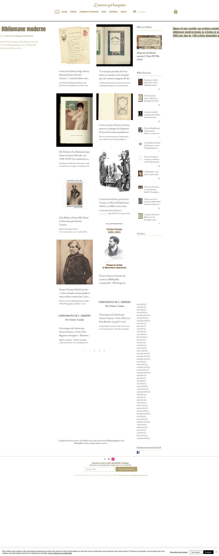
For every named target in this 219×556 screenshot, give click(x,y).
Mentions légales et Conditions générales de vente (133, 475)
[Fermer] (216, 552)
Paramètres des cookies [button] (178, 552)
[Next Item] (158, 42)
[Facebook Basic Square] (138, 452)
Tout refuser (195, 552)
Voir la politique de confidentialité (60, 553)
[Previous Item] (140, 42)
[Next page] (104, 351)
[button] (176, 11)
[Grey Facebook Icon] (104, 459)
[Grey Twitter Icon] (108, 459)
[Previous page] (85, 351)
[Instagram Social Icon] (113, 459)
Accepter (208, 552)
